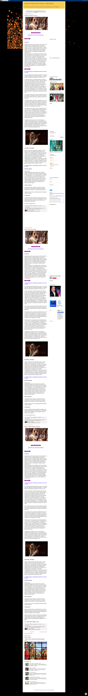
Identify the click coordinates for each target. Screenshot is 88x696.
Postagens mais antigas (43, 631)
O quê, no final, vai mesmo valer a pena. (35, 663)
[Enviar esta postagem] (43, 205)
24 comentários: (39, 417)
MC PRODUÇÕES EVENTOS (54, 198)
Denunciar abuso (53, 204)
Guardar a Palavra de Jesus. (31, 15)
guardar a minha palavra (36, 419)
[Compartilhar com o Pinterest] (28, 418)
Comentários (53, 160)
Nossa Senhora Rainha (32, 672)
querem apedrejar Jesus (37, 420)
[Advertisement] (36, 219)
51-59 (27, 419)
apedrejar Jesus (31, 419)
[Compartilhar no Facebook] (27, 418)
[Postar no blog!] (26, 418)
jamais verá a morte (27, 420)
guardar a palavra (42, 419)
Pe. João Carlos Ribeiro (54, 164)
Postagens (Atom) (29, 633)
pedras (33, 420)
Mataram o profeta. (28, 637)
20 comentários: (40, 205)
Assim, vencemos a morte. (30, 229)
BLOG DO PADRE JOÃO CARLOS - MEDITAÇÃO (39, 3)
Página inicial (32, 631)
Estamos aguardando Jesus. (33, 681)
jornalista (52, 165)
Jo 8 (31, 420)
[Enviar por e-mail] (25, 418)
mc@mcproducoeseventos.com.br (56, 201)
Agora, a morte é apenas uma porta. (32, 426)
